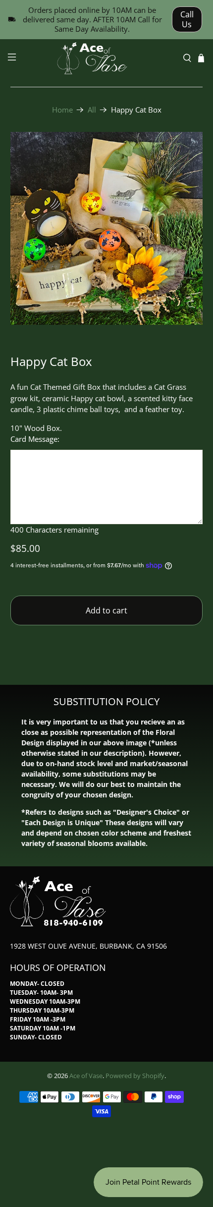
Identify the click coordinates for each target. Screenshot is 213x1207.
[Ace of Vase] (106, 58)
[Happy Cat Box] (106, 228)
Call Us (187, 19)
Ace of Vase (86, 1076)
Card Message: (34, 439)
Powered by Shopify (135, 1076)
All (92, 110)
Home (62, 110)
